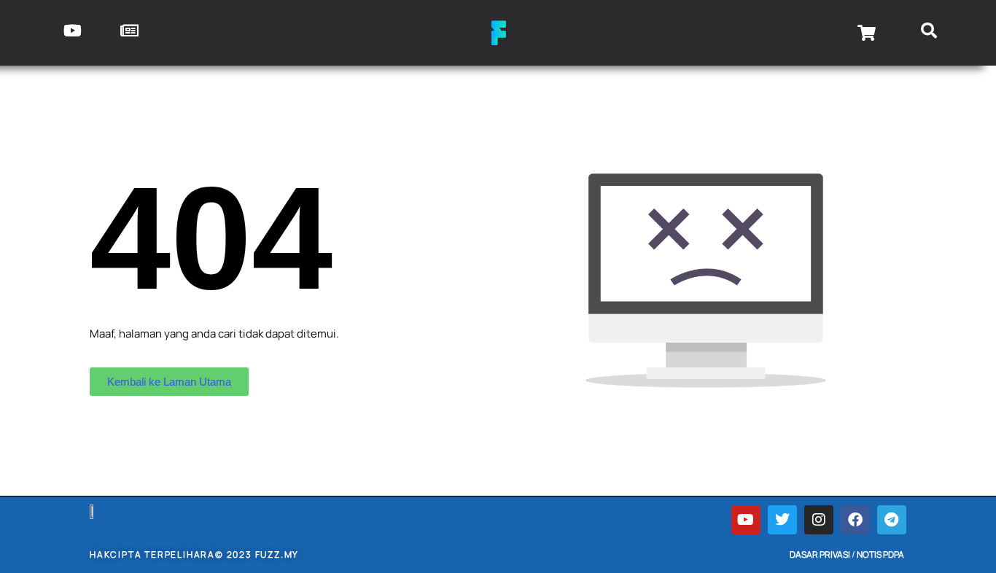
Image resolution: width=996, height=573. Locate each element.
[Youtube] (745, 519)
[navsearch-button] (929, 32)
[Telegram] (891, 519)
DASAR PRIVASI (820, 554)
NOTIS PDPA (880, 554)
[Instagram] (818, 519)
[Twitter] (782, 519)
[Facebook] (855, 519)
